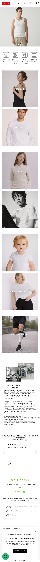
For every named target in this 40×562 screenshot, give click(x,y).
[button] (4, 452)
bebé (9, 421)
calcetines (16, 421)
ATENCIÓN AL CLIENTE (12, 529)
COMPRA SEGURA (9, 524)
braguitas (33, 418)
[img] (20, 438)
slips (21, 418)
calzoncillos (15, 418)
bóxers (26, 418)
